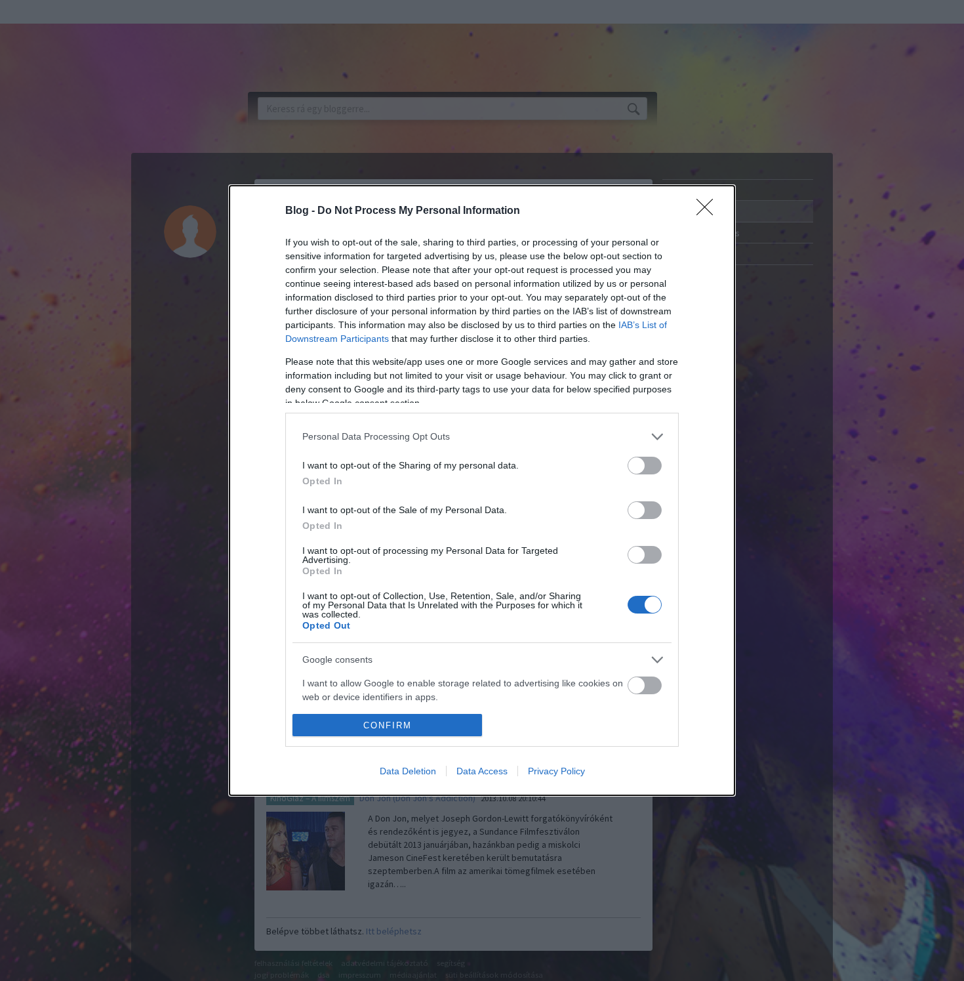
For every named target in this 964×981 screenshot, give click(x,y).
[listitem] (482, 437)
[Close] (708, 211)
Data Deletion (408, 771)
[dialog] (482, 491)
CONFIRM (387, 725)
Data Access (482, 771)
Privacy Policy (556, 771)
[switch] (645, 465)
